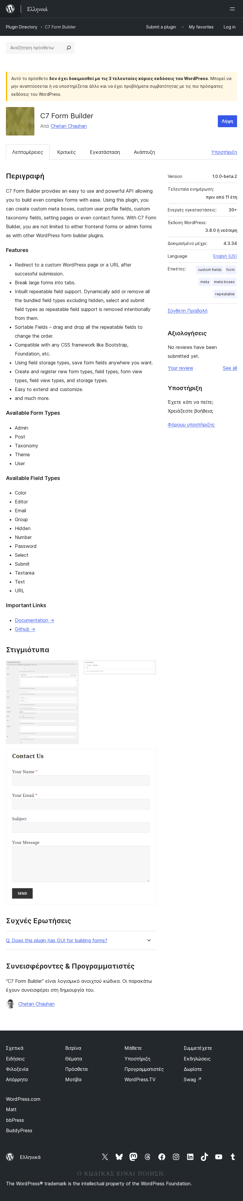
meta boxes (224, 282)
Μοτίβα (73, 1079)
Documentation (34, 620)
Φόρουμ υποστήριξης (191, 425)
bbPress (15, 1120)
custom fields (210, 269)
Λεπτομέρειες (27, 152)
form (230, 269)
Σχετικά (14, 1048)
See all (230, 368)
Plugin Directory (21, 26)
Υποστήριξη (224, 152)
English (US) (225, 256)
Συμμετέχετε (198, 1048)
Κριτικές (66, 152)
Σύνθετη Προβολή (187, 311)
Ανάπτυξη (144, 152)
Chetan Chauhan (69, 126)
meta (204, 282)
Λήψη (227, 121)
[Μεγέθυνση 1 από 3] (71, 668)
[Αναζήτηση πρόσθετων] (69, 48)
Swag (193, 1079)
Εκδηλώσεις (197, 1059)
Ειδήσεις (15, 1059)
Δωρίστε (193, 1069)
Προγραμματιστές (144, 1069)
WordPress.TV (140, 1079)
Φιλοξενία (17, 1069)
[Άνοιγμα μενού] (233, 9)
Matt (11, 1109)
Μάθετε (133, 1048)
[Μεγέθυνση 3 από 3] (148, 757)
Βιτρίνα (73, 1048)
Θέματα (73, 1059)
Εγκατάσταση (105, 152)
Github (25, 629)
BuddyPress (19, 1130)
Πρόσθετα (76, 1069)
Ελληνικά (30, 1157)
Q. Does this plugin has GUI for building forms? (56, 940)
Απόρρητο (17, 1079)
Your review (180, 368)
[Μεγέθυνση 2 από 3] (148, 668)
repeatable (225, 294)
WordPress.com (23, 1099)
